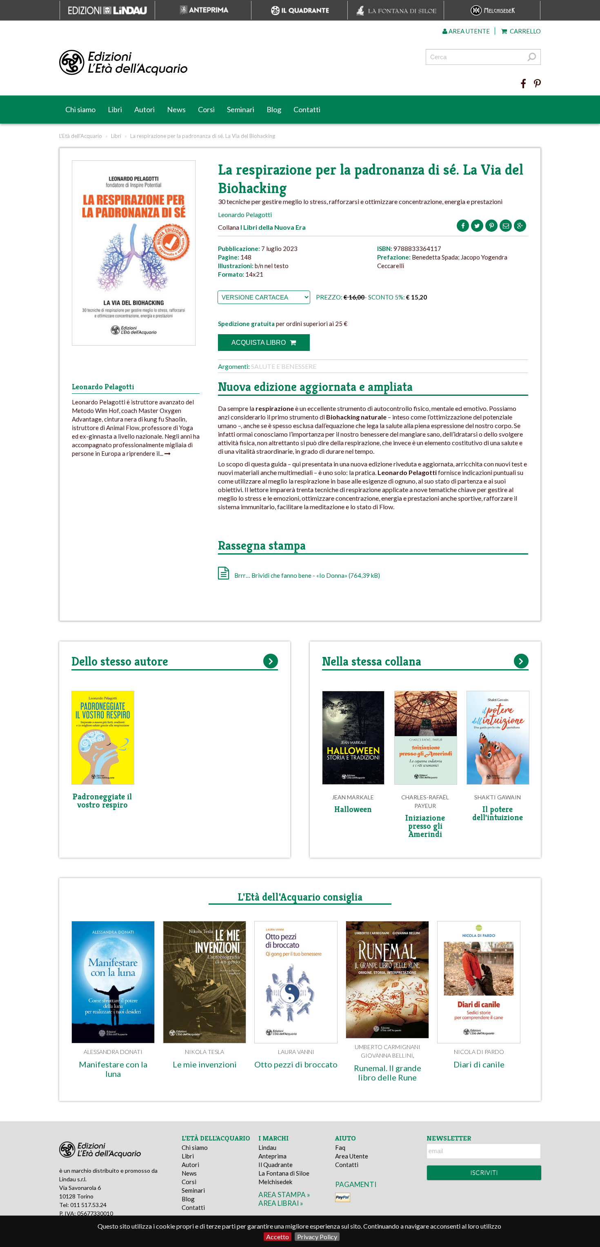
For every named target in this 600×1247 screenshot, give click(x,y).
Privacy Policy (317, 1236)
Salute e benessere (283, 366)
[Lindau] (216, 63)
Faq (340, 1147)
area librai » (280, 1203)
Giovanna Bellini (387, 1055)
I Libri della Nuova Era (273, 227)
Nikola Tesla (204, 1051)
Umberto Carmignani (387, 1046)
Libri (115, 109)
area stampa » (284, 1194)
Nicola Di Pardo (479, 1051)
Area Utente (351, 1156)
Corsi (206, 109)
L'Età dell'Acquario (80, 136)
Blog (274, 109)
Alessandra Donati (113, 1051)
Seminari (240, 109)
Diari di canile (478, 1064)
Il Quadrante (275, 1164)
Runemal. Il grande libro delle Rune (387, 1072)
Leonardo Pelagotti (245, 214)
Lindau (267, 1147)
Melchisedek (275, 1181)
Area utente (468, 31)
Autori (144, 109)
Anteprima (272, 1156)
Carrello (525, 31)
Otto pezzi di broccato (296, 1064)
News (176, 109)
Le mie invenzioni (205, 1064)
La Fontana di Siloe (283, 1173)
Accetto (277, 1236)
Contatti (306, 109)
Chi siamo (80, 109)
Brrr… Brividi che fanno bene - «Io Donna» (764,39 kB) (306, 575)
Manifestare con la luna (113, 1068)
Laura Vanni (296, 1051)
